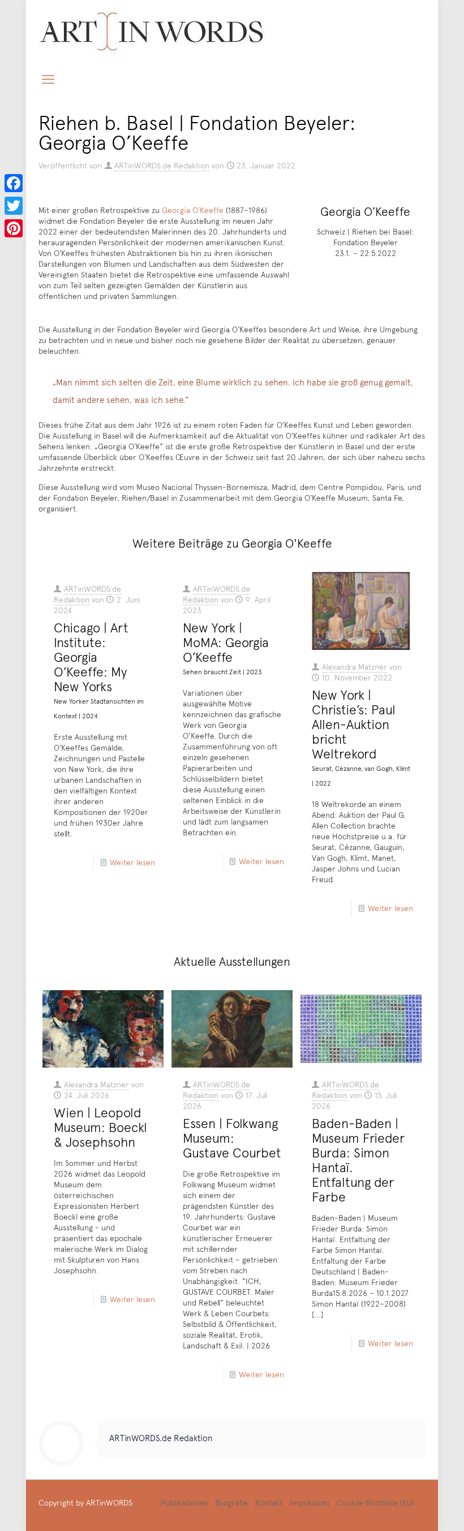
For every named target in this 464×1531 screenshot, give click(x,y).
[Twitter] (13, 205)
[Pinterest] (13, 228)
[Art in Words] (151, 31)
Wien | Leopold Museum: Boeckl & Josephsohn (100, 1126)
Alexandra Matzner (354, 666)
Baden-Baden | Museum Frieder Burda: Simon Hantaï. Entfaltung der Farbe (358, 1159)
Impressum (309, 1502)
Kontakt (268, 1502)
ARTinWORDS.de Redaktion (161, 165)
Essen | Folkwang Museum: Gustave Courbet (232, 1137)
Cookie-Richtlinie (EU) (375, 1502)
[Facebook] (13, 183)
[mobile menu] (48, 78)
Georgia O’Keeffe (193, 210)
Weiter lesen (132, 862)
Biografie (232, 1502)
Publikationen (184, 1502)
